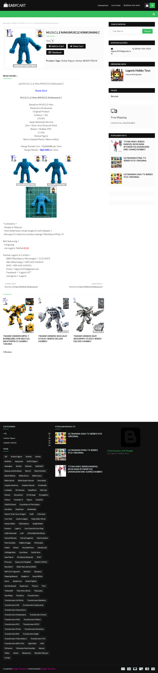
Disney (7, 495)
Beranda (6, 23)
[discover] (141, 669)
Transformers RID (12, 634)
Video (7, 653)
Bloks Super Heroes (26, 480)
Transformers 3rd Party (14, 600)
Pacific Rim (35, 552)
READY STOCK (18, 23)
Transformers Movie (38, 614)
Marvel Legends (26, 538)
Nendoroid (42, 547)
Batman (28, 466)
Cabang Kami (103, 5)
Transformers (33, 595)
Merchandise (10, 543)
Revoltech (9, 567)
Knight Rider (38, 523)
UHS (42, 643)
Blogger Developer (19, 669)
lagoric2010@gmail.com (121, 52)
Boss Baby (42, 480)
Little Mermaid (10, 533)
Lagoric (18, 528)
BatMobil (39, 466)
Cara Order (116, 5)
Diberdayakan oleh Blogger (120, 450)
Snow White (37, 576)
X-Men (7, 658)
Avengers (8, 466)
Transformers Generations (15, 610)
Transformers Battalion (36, 600)
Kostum (8, 528)
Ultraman (8, 648)
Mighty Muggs (25, 543)
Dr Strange (31, 495)
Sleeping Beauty (11, 576)
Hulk (31, 514)
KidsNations (24, 523)
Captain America (11, 485)
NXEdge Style (10, 552)
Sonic (7, 581)
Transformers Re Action (34, 629)
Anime (78, 60)
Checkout (57, 52)
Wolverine (26, 653)
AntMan (8, 461)
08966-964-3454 (132, 5)
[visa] (129, 669)
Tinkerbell (9, 591)
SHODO (27, 571)
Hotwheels (31, 509)
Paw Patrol (9, 557)
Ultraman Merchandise (25, 648)
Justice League (22, 519)
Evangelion (43, 495)
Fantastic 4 (18, 499)
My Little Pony (28, 547)
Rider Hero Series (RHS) (26, 567)
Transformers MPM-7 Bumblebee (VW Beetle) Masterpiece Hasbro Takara (16, 340)
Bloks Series (9, 480)
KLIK (26, 248)
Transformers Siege (30, 634)
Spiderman (17, 581)
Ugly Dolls (32, 643)
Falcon (7, 499)
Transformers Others (32, 619)
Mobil (7, 547)
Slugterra (25, 576)
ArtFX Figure (32, 461)
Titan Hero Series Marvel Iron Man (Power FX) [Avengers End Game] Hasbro (136, 145)
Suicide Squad (10, 586)
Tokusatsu (38, 591)
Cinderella (42, 485)
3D (27, 433)
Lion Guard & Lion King (34, 528)
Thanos (35, 586)
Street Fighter (31, 581)
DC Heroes (20, 490)
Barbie (18, 466)
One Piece (23, 552)
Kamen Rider (10, 523)
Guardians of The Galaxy (30, 504)
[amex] (152, 669)
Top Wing (8, 595)
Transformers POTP (31, 624)
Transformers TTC (38, 638)
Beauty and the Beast (13, 471)
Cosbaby (8, 490)
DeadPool (32, 490)
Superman (24, 586)
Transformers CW (12, 605)
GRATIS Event (10, 504)
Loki (22, 533)
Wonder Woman (41, 653)
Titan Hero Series (23, 591)
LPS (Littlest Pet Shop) (36, 533)
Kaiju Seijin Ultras (38, 519)
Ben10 (28, 471)
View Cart (78, 46)
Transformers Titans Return (16, 638)
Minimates (38, 543)
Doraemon (18, 495)
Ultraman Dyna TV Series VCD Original (135, 159)
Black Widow (10, 476)
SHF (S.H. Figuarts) (12, 571)
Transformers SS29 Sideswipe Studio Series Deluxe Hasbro (87, 339)
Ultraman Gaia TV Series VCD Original (138, 175)
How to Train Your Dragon (15, 514)
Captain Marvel (28, 485)
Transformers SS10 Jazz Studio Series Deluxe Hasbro (52, 339)
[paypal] (123, 669)
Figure (29, 499)
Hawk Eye (19, 509)
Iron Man (8, 519)
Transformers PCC (12, 624)
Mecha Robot (42, 538)
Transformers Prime (13, 629)
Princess (8, 562)
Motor (16, 547)
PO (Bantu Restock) (25, 557)
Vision (15, 653)
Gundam (8, 509)
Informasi (41, 514)
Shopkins (38, 571)
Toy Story (20, 595)
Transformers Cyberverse (33, 605)
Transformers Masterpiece (15, 614)
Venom (41, 648)
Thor (44, 586)
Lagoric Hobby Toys (138, 70)
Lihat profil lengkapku (134, 74)
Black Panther (40, 471)
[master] (135, 669)
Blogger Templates (48, 669)
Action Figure (67, 60)
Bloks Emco (24, 476)
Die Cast (43, 490)
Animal (28, 456)
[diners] (147, 669)
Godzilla (39, 499)
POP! (39, 557)
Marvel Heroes (11, 538)
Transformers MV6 (12, 619)
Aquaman (19, 461)
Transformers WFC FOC (14, 643)
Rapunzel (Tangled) (23, 562)
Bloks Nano (37, 476)
